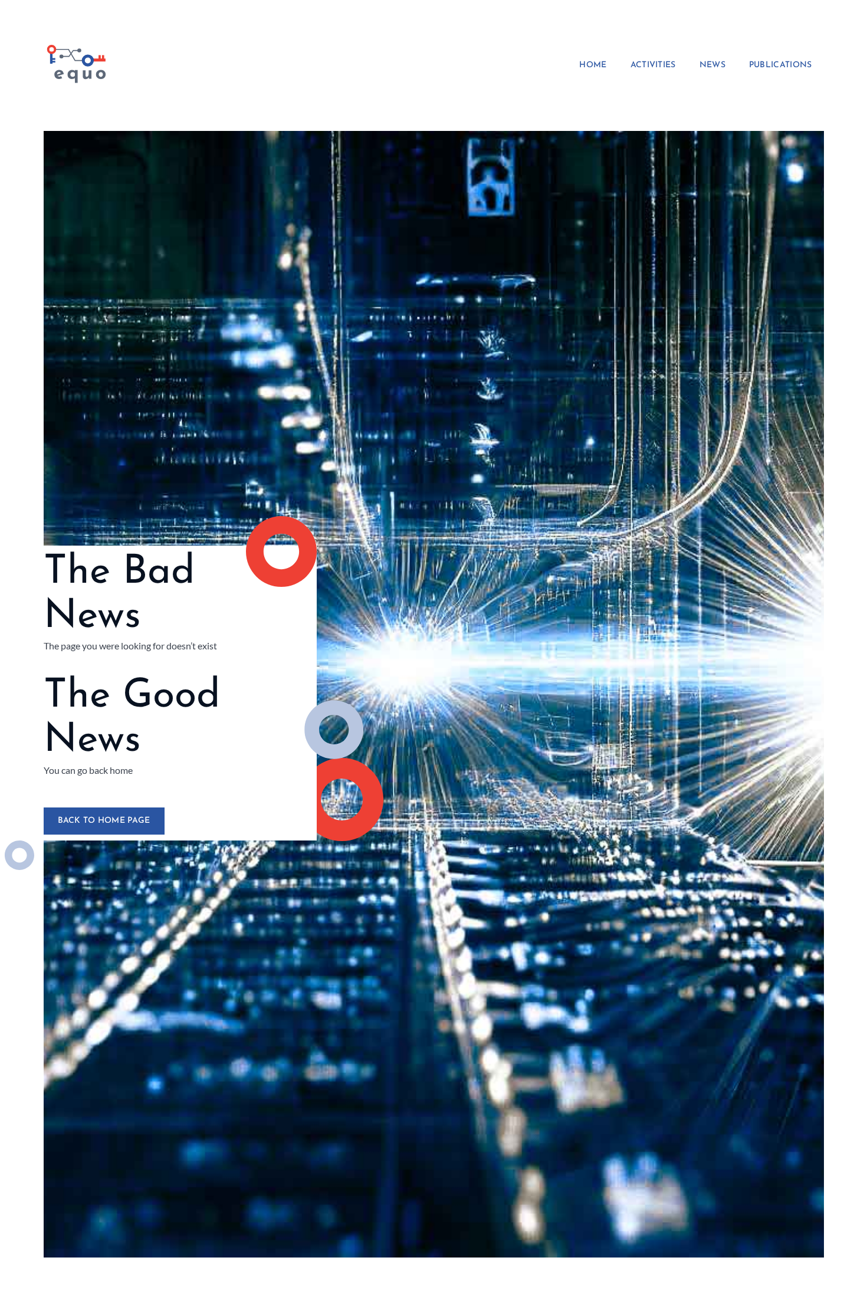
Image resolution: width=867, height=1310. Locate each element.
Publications (780, 65)
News (712, 65)
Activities (653, 65)
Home (592, 65)
